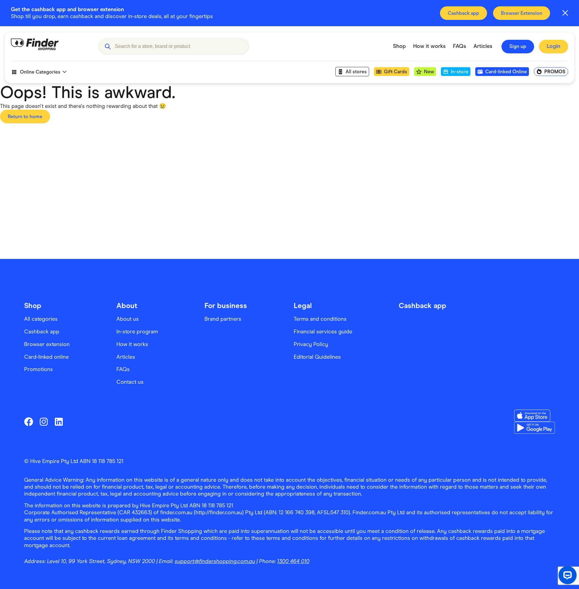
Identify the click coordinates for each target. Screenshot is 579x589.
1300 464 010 (293, 561)
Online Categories (40, 72)
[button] (107, 46)
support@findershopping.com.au (215, 561)
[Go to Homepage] (50, 46)
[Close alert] (565, 13)
